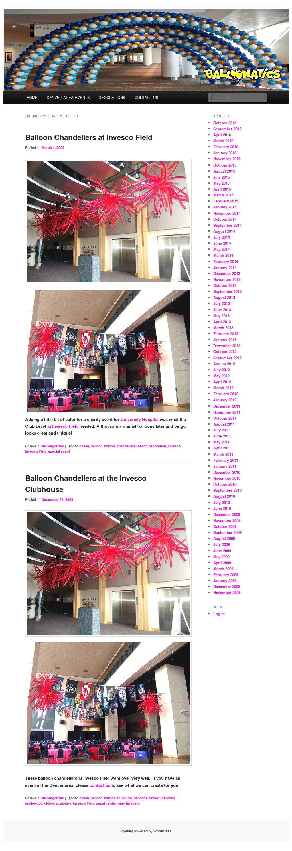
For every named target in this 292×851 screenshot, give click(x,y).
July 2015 (221, 177)
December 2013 (226, 273)
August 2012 (224, 363)
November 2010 (226, 478)
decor (142, 446)
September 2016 (227, 128)
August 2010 (224, 496)
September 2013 (227, 291)
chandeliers (126, 446)
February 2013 (225, 333)
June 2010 (222, 508)
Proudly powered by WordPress (146, 831)
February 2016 (225, 146)
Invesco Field (65, 426)
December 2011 (226, 406)
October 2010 (224, 484)
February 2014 (225, 261)
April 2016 (222, 134)
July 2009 (221, 544)
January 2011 (224, 466)
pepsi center (106, 803)
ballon (84, 446)
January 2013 (224, 339)
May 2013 (221, 315)
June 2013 (222, 309)
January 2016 (224, 152)
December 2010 (226, 472)
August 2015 (224, 171)
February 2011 (225, 460)
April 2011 (222, 448)
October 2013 (224, 285)
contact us (100, 785)
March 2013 (223, 327)
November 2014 (226, 213)
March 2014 (223, 255)
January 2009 (224, 580)
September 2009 (227, 532)
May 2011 (221, 442)
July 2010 (221, 502)
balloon (96, 446)
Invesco (174, 446)
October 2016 (224, 122)
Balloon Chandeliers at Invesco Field (89, 137)
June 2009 (222, 550)
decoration (157, 446)
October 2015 (224, 165)
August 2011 (224, 424)
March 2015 (223, 195)
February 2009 (225, 574)
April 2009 (222, 562)
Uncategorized (52, 446)
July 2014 (221, 237)
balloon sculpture (118, 798)
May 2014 (221, 249)
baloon (109, 446)
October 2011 (224, 418)
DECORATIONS (112, 97)
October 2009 (224, 526)
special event (59, 451)
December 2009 (226, 514)
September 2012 (227, 357)
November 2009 (226, 520)
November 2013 (226, 279)
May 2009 (221, 556)
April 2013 (222, 321)
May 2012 (221, 375)
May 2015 (221, 183)
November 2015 (226, 158)
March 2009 (223, 568)
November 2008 (226, 592)
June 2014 (222, 243)
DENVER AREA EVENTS (68, 97)
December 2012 (226, 345)
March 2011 (223, 454)
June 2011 (222, 436)
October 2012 (224, 351)
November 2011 (226, 412)
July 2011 (221, 430)
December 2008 (226, 586)
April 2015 (222, 189)
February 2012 (225, 393)
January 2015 (224, 207)
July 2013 (221, 303)
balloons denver (147, 798)
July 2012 (221, 369)
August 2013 (224, 297)
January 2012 (224, 399)
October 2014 (224, 219)
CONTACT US (146, 97)
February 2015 (225, 201)
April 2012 (222, 381)
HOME (32, 97)
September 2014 (227, 225)
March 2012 (223, 387)
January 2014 (224, 267)
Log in (219, 613)
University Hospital (140, 419)
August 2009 (224, 538)
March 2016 (223, 140)
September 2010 (227, 490)
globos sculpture (57, 803)
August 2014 (224, 231)
